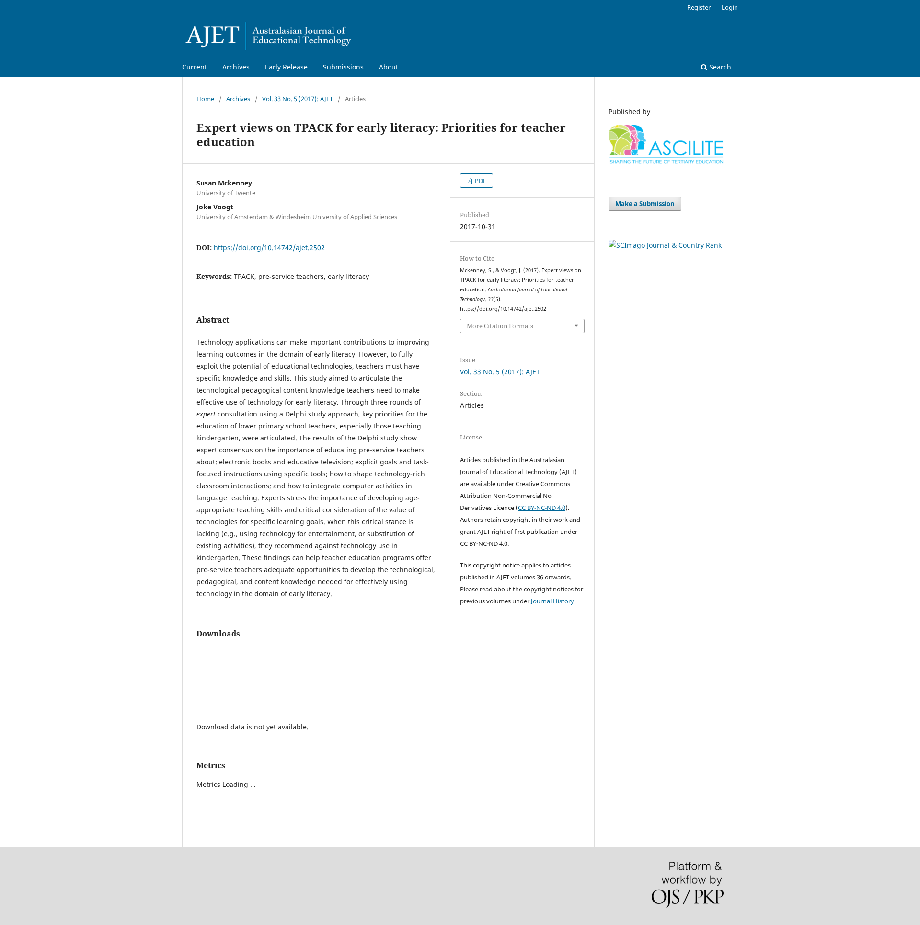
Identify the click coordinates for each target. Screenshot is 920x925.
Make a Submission (645, 203)
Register (699, 7)
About (388, 66)
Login (730, 7)
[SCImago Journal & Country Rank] (665, 245)
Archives (236, 66)
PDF (479, 180)
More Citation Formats (500, 326)
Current (194, 66)
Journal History (552, 601)
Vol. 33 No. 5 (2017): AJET (297, 98)
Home (205, 98)
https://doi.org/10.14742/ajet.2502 (269, 247)
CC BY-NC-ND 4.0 (541, 507)
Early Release (286, 66)
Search (719, 66)
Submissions (343, 66)
